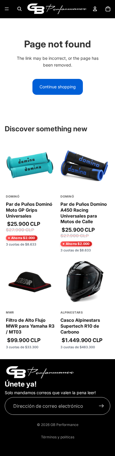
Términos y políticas (57, 437)
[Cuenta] (94, 8)
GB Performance (64, 424)
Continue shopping (58, 86)
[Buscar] (19, 8)
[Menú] (7, 9)
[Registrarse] (101, 406)
